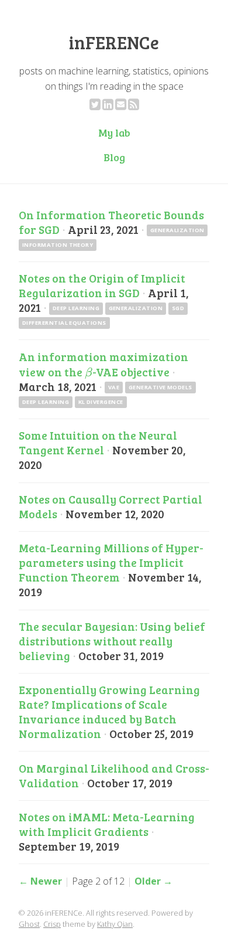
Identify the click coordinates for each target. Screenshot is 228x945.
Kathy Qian (115, 924)
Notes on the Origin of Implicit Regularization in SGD (102, 285)
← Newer (40, 881)
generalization (177, 230)
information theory (58, 245)
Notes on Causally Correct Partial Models (110, 506)
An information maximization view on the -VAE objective (103, 364)
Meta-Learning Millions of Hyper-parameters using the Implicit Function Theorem (111, 562)
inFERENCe (114, 42)
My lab (114, 132)
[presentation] (88, 371)
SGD (178, 308)
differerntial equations (64, 323)
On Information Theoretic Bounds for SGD (111, 222)
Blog (114, 157)
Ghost (29, 924)
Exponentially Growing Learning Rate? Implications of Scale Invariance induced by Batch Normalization (109, 711)
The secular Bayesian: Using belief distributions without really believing (112, 640)
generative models (160, 387)
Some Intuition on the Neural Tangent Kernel (98, 442)
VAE (113, 387)
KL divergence (100, 402)
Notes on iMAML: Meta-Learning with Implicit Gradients (107, 824)
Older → (153, 881)
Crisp (52, 924)
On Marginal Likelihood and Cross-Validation (114, 775)
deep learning (76, 308)
